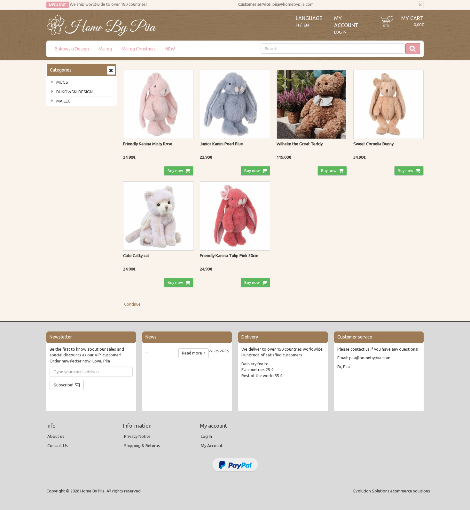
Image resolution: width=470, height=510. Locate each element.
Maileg (105, 48)
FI (297, 25)
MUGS (62, 82)
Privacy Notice (137, 436)
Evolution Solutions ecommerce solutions (391, 491)
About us (55, 436)
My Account (212, 445)
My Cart (412, 18)
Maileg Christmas (138, 48)
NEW (170, 48)
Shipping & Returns (142, 445)
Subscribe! (63, 385)
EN (306, 25)
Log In (340, 32)
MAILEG (63, 101)
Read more (193, 353)
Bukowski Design (72, 48)
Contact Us (57, 445)
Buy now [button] (176, 171)
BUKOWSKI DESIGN (74, 91)
